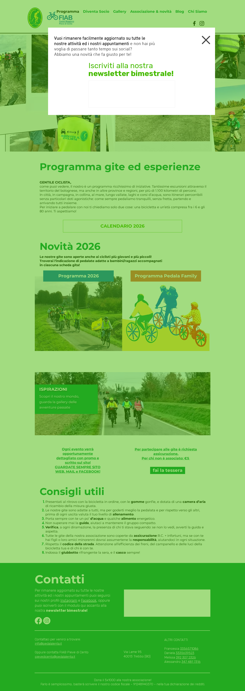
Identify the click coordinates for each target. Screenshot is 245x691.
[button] (206, 40)
